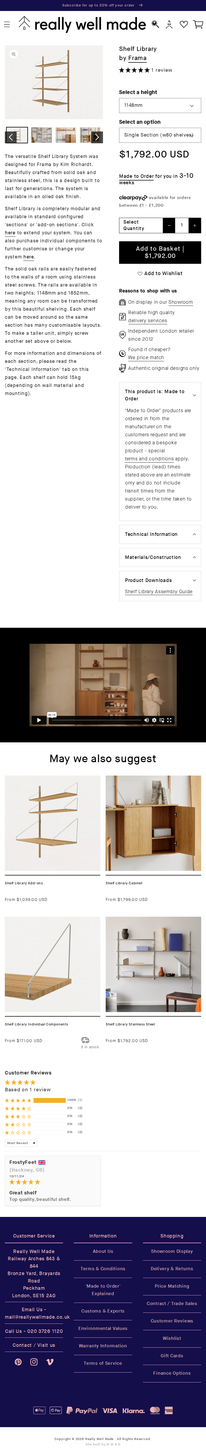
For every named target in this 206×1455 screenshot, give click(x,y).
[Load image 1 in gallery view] (17, 135)
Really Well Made (99, 1439)
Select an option (140, 122)
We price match (146, 357)
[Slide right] (97, 137)
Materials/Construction (153, 557)
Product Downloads (148, 580)
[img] (52, 1182)
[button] (7, 24)
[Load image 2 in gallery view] (41, 135)
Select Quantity (133, 225)
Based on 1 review (28, 1090)
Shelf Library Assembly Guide (159, 591)
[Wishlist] (184, 24)
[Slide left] (11, 137)
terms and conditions (149, 459)
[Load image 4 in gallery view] (90, 135)
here (10, 233)
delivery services (147, 320)
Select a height (138, 92)
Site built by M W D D (103, 1444)
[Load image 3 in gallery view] (65, 135)
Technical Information (151, 534)
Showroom (180, 302)
